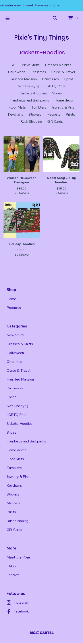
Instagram (21, 602)
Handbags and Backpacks (29, 100)
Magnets (53, 114)
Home (11, 299)
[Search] (55, 18)
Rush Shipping (31, 121)
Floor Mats (17, 107)
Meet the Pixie (18, 557)
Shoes (57, 93)
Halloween (16, 72)
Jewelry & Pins (63, 107)
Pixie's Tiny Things (41, 37)
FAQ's (11, 566)
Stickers (35, 114)
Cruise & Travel (63, 72)
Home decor (63, 100)
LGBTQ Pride (55, 86)
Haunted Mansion (23, 79)
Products (14, 307)
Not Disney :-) (28, 86)
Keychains (15, 114)
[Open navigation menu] (8, 18)
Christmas (38, 72)
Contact (13, 575)
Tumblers (38, 107)
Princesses (50, 79)
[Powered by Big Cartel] (41, 633)
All (14, 65)
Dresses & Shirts (58, 65)
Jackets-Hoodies (34, 93)
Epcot (68, 79)
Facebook (21, 611)
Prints (70, 114)
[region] (41, 5)
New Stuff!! (31, 65)
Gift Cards (55, 121)
